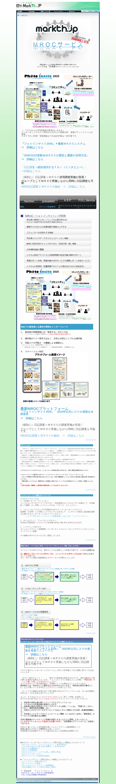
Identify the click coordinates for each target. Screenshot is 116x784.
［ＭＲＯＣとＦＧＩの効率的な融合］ (35, 756)
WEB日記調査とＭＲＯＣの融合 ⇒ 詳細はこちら (53, 186)
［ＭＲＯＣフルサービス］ (31, 754)
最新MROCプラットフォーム (44, 409)
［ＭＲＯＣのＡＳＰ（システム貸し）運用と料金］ (41, 752)
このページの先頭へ (91, 779)
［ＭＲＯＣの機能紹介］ (30, 748)
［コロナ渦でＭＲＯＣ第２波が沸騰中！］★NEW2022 (42, 746)
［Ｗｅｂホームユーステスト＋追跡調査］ (37, 765)
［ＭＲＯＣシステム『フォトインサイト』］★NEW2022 (43, 744)
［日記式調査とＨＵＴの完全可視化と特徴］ (38, 767)
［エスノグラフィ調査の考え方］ (34, 761)
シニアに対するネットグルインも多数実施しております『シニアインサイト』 (57, 516)
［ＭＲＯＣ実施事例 (28, 750)
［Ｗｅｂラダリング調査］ (31, 763)
